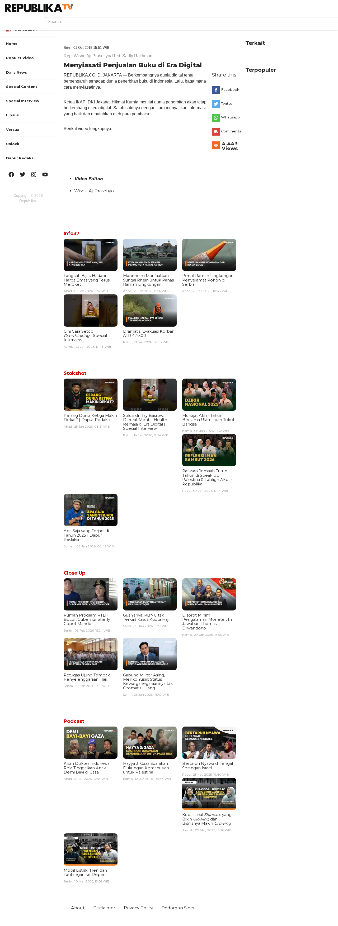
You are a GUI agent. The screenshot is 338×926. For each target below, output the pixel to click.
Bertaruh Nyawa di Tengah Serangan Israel (208, 765)
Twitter (227, 103)
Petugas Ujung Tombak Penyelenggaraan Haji (87, 677)
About (78, 907)
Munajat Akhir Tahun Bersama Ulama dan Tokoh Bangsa (209, 420)
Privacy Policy (138, 907)
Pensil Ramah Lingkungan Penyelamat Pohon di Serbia (207, 280)
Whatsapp (230, 117)
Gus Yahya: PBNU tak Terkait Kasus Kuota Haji (146, 617)
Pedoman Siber (178, 907)
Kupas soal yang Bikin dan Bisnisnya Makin (207, 819)
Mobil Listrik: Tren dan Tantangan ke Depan (85, 872)
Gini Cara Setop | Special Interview (85, 335)
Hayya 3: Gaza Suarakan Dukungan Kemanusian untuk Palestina (146, 768)
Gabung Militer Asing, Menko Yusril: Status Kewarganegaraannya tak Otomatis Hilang (148, 681)
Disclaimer (104, 907)
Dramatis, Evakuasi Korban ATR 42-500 (149, 333)
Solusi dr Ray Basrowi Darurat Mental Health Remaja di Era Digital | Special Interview (145, 422)
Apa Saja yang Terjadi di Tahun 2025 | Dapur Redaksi (86, 535)
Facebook (230, 89)
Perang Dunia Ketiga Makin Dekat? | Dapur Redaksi (90, 417)
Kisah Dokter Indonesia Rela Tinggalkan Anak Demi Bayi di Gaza (87, 768)
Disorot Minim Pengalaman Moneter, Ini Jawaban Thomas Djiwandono (207, 622)
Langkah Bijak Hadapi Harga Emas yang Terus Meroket (87, 280)
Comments (230, 131)
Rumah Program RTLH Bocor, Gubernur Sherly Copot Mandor (87, 619)
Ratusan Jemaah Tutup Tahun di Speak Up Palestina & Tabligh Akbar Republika (207, 477)
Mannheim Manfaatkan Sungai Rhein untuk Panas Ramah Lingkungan (148, 280)
